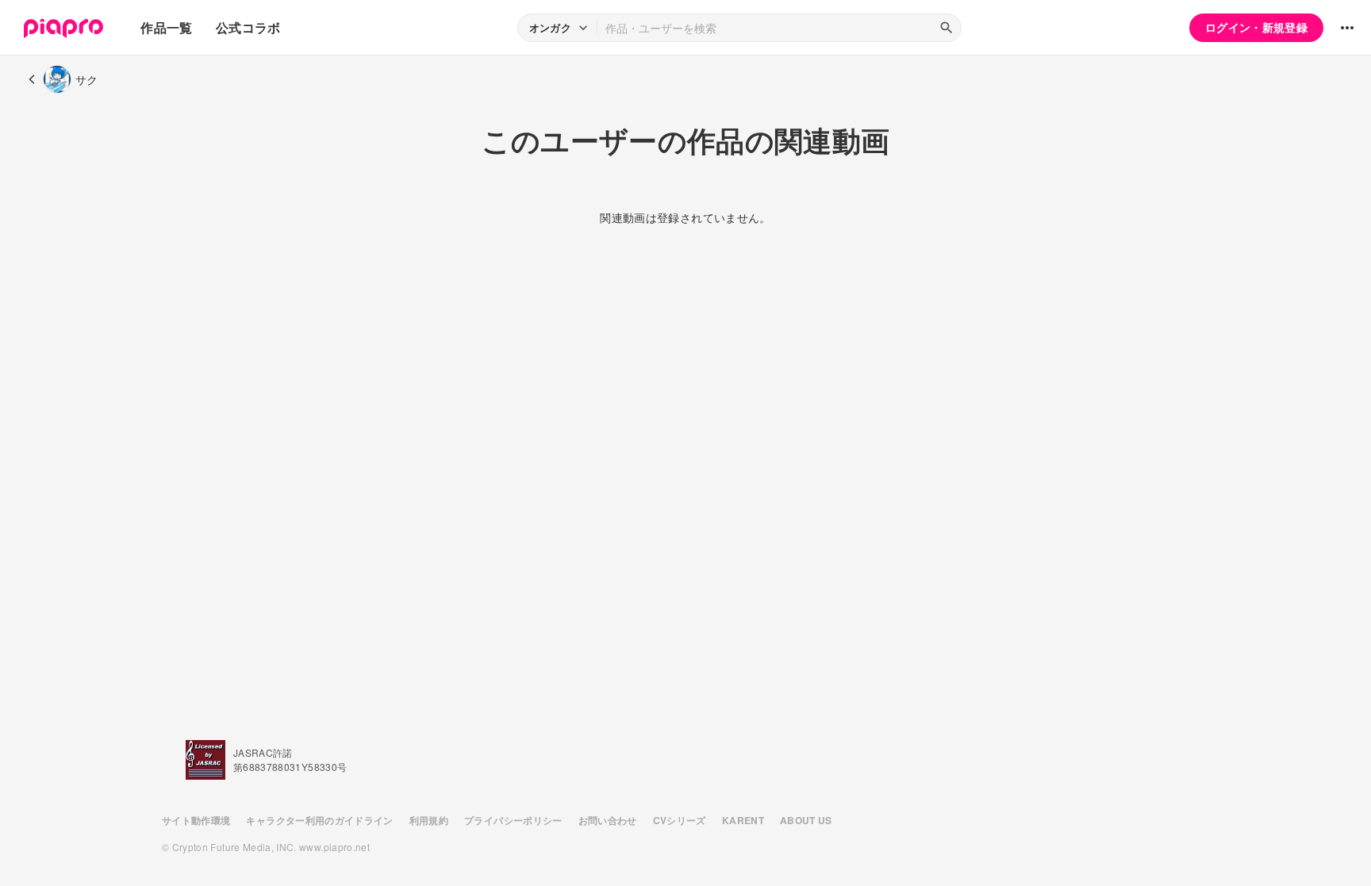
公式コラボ (248, 27)
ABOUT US (806, 820)
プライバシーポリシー (513, 820)
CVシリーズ (679, 820)
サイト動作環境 (196, 820)
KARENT (743, 820)
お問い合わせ (607, 820)
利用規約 (428, 820)
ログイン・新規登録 (1256, 27)
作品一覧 (166, 27)
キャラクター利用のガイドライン (319, 820)
